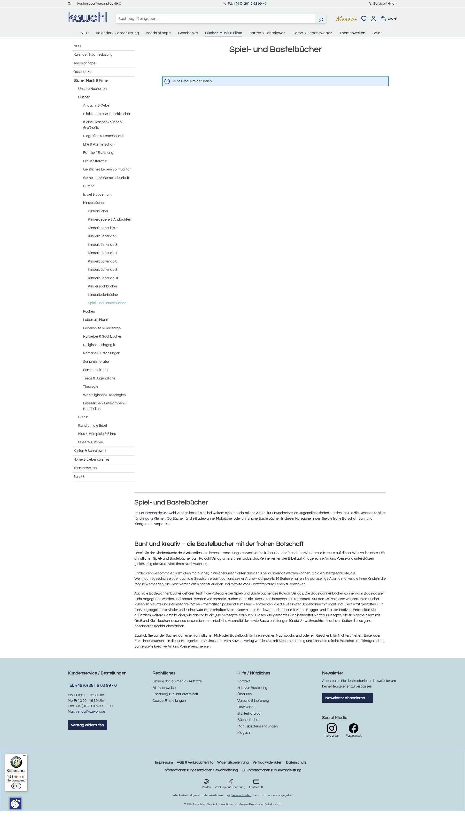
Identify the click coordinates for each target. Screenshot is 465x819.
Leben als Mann (95, 320)
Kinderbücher (94, 203)
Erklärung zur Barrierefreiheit (175, 694)
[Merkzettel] (364, 18)
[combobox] (215, 18)
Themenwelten (85, 468)
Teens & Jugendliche (99, 378)
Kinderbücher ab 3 (102, 245)
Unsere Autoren (90, 442)
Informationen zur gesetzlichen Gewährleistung (201, 770)
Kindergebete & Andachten (109, 219)
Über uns (244, 694)
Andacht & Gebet (96, 105)
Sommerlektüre (95, 370)
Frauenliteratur (95, 161)
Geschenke (82, 72)
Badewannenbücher (165, 593)
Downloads (246, 707)
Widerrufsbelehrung (233, 762)
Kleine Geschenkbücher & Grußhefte (103, 125)
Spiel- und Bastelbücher (107, 303)
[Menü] (24, 756)
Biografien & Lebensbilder (103, 136)
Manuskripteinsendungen (257, 726)
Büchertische (247, 720)
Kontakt (243, 681)
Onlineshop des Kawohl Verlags (163, 513)
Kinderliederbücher (103, 295)
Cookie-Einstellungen (169, 701)
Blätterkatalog (249, 713)
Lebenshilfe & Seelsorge (102, 328)
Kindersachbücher (102, 286)
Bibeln (83, 417)
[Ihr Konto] (373, 18)
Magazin (346, 18)
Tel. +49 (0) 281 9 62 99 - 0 (247, 3)
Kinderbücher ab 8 (102, 269)
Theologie (90, 386)
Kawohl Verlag (243, 641)
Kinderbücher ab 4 (102, 253)
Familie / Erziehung (98, 153)
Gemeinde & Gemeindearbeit (106, 178)
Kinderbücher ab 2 (102, 236)
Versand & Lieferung (253, 701)
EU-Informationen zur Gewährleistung (271, 770)
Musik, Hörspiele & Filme (97, 434)
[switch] (16, 786)
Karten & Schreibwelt (89, 451)
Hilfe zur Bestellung (252, 688)
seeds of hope (84, 63)
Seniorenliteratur (96, 361)
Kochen (89, 311)
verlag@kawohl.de (90, 711)
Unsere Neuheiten (92, 89)
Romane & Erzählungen (101, 353)
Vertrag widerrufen (87, 725)
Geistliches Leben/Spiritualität (107, 169)
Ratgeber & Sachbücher (102, 336)
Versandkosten (241, 795)
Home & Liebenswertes (91, 459)
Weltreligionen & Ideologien (104, 395)
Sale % (78, 477)
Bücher (84, 97)
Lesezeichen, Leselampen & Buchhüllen (105, 406)
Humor (88, 186)
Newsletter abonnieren (345, 698)
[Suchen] (320, 18)
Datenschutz (296, 762)
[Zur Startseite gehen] (87, 17)
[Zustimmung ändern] (15, 803)
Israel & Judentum (97, 194)
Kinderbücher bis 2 (102, 228)
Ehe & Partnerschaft (99, 144)
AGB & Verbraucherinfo (195, 762)
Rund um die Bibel (92, 425)
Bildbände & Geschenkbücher (106, 114)
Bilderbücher (98, 211)
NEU (77, 46)
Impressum (164, 762)
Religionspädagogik (99, 345)
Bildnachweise (164, 688)
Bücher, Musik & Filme (90, 80)
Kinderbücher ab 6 (102, 261)
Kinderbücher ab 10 (103, 278)
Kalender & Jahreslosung (93, 54)
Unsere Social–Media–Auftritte (177, 681)
